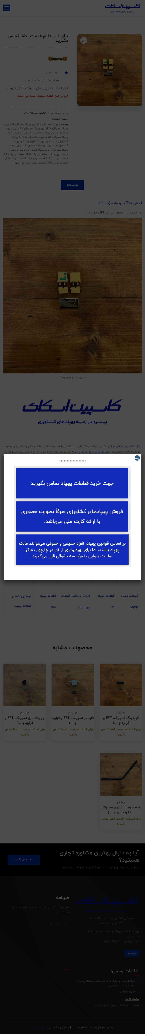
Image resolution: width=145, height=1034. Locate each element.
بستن (137, 458)
